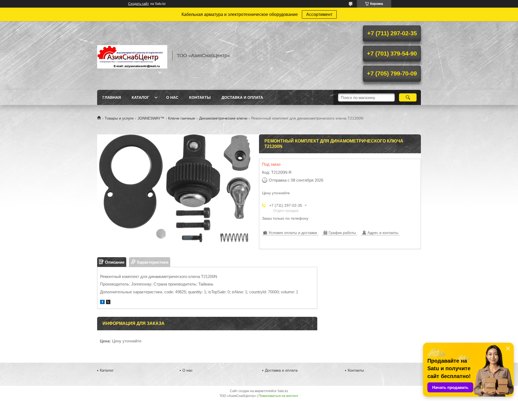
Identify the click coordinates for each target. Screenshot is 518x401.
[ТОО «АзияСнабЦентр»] (132, 55)
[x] (108, 302)
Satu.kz (282, 391)
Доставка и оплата (242, 97)
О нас (172, 97)
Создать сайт (138, 4)
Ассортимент (319, 14)
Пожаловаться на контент (278, 396)
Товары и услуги (119, 118)
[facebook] (102, 302)
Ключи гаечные (181, 118)
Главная (112, 97)
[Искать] (408, 97)
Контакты (200, 97)
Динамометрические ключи (223, 118)
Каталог (140, 97)
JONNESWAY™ (151, 118)
